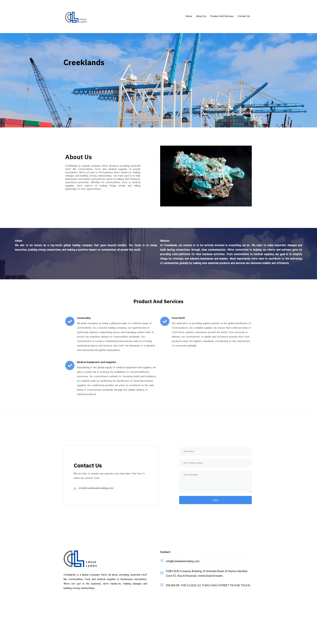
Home (189, 16)
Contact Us (244, 16)
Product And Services (222, 16)
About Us (201, 16)
